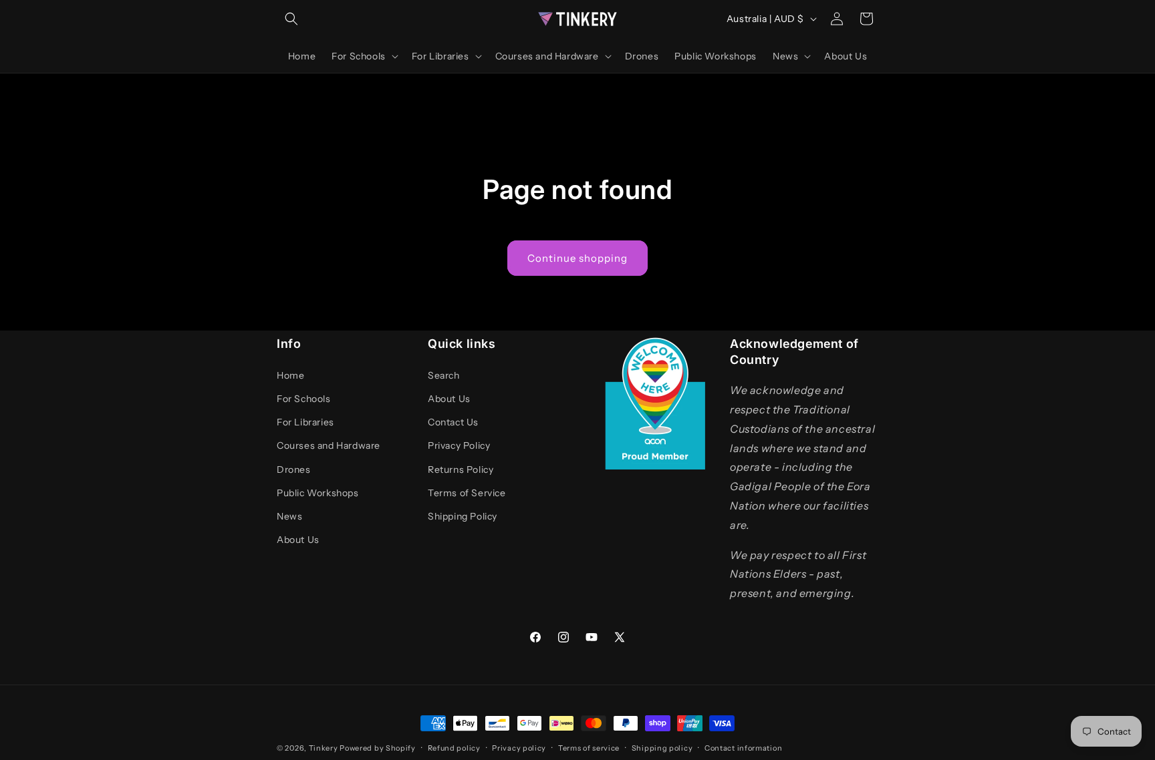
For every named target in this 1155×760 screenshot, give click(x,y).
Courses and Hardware (328, 445)
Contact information (743, 748)
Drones (294, 469)
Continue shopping (577, 258)
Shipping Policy (462, 516)
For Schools (304, 399)
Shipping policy (662, 748)
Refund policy (454, 748)
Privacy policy (519, 748)
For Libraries (305, 422)
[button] (291, 18)
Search (444, 375)
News (289, 516)
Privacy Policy (459, 445)
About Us (298, 540)
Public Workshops (318, 493)
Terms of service (589, 748)
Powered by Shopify (378, 748)
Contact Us (453, 422)
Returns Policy (460, 469)
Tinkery (323, 748)
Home (290, 375)
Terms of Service (467, 493)
